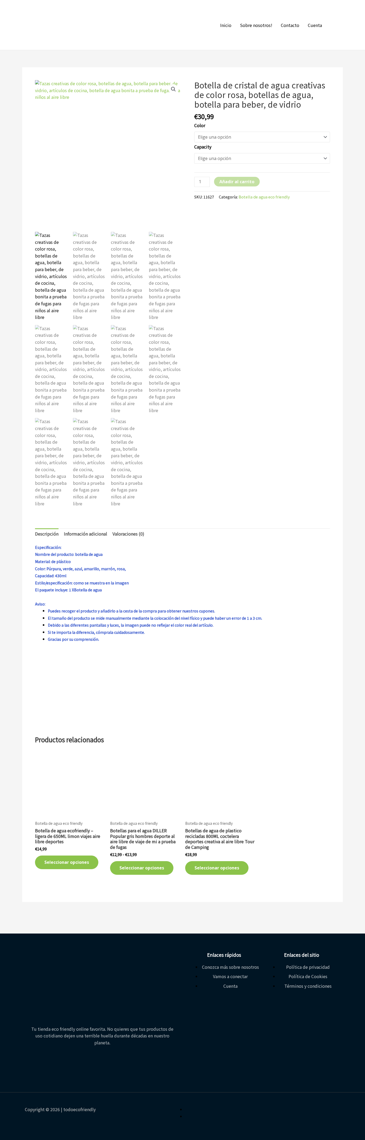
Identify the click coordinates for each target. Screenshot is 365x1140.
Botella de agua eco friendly (264, 197)
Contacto (290, 25)
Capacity (202, 146)
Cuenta (315, 25)
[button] (173, 89)
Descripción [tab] (47, 533)
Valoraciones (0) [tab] (128, 533)
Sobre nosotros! (256, 25)
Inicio (225, 25)
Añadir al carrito (236, 182)
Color (199, 125)
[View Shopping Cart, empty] (337, 25)
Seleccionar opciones (66, 862)
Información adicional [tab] (85, 533)
